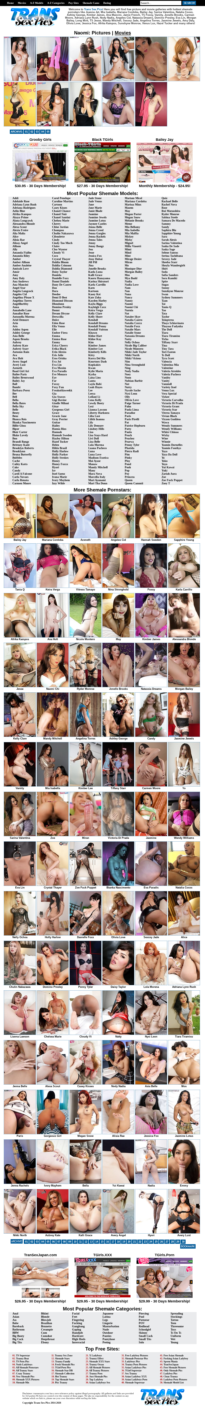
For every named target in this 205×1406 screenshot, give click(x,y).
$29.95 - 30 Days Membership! (102, 1301)
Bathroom (18, 1329)
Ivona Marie (59, 476)
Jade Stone (94, 198)
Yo (163, 457)
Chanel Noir (59, 214)
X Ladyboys (95, 1355)
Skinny (143, 1332)
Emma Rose (59, 339)
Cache (16, 460)
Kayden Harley (97, 300)
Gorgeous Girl (60, 409)
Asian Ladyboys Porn (136, 1379)
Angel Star (18, 287)
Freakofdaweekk (62, 390)
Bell (14, 396)
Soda (165, 271)
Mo (127, 265)
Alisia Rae (18, 239)
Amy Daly (18, 278)
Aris (14, 326)
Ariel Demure (20, 319)
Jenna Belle (95, 227)
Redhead (144, 1326)
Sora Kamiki (169, 278)
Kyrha (92, 374)
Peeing (106, 1342)
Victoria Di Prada (172, 403)
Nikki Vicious (133, 358)
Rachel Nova (169, 204)
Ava (14, 355)
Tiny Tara (168, 348)
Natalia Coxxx (133, 323)
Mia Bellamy (132, 227)
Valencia (167, 361)
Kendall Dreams (98, 323)
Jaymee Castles (97, 223)
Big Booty (18, 1336)
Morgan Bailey (134, 271)
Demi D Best (59, 297)
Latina (106, 1316)
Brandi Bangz (20, 441)
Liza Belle (94, 441)
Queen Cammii (134, 483)
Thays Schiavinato (173, 323)
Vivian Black (169, 416)
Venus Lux (168, 390)
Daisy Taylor (59, 271)
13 (91, 1241)
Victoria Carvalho (172, 400)
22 (140, 1241)
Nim (127, 361)
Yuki (164, 470)
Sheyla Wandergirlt (173, 265)
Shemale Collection (64, 1373)
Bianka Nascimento (24, 422)
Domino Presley (61, 307)
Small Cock (146, 1336)
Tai (163, 303)
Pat (127, 422)
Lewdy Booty (96, 403)
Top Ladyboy (96, 1379)
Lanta (91, 380)
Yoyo (164, 464)
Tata (164, 313)
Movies (22, 2)
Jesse (91, 252)
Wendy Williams (172, 428)
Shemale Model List (174, 1382)
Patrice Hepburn (135, 425)
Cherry (56, 223)
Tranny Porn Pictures (136, 1364)
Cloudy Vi (58, 252)
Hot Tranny (61, 1376)
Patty (128, 428)
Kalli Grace (95, 275)
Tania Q (166, 307)
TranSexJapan (171, 1364)
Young (174, 1342)
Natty (128, 339)
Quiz (164, 198)
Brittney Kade (21, 444)
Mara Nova (95, 473)
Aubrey (16, 342)
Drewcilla (57, 316)
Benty (15, 412)
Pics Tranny (61, 1382)
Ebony (45, 1342)
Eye (54, 377)
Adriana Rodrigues (23, 207)
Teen (173, 1323)
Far (54, 380)
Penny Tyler (132, 444)
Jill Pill (92, 262)
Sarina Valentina (172, 243)
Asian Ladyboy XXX (136, 1376)
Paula (128, 432)
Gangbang (78, 1326)
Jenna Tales (95, 239)
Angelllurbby (20, 303)
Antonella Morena (23, 316)
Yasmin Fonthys (171, 448)
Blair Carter (19, 432)
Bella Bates (19, 403)
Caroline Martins (62, 201)
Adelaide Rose (20, 201)
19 (123, 1241)
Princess (130, 476)
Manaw (92, 464)
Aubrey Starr (20, 348)
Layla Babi (94, 384)
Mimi (128, 249)
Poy (127, 473)
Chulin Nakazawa (63, 233)
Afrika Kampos (21, 214)
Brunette (46, 1326)
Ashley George (21, 332)
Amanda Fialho (21, 252)
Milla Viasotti (133, 246)
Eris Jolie (57, 355)
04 (42, 131)
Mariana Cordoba (136, 201)
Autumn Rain (20, 352)
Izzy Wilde (58, 483)
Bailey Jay (18, 380)
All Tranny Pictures (99, 1370)
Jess (90, 249)
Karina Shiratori (98, 281)
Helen (55, 444)
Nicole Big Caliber (136, 345)
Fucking (77, 1323)
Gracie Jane (59, 416)
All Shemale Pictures (99, 1367)
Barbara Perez (21, 390)
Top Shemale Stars (64, 1379)
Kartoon (93, 291)
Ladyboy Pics (170, 1373)
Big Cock (17, 1339)
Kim (91, 342)
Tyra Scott (168, 358)
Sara (164, 236)
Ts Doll (166, 355)
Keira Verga (95, 310)
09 (69, 1241)
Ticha (165, 339)
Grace (55, 412)
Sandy (165, 227)
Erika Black (59, 348)
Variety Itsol (169, 387)
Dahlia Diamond (62, 268)
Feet (74, 1316)
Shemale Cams (91, 2)
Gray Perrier (60, 419)
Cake (15, 467)
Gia (54, 393)
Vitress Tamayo (171, 412)
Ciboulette (58, 236)
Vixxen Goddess (171, 419)
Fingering (78, 1319)
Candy (16, 470)
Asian (15, 1316)
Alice (15, 236)
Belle (15, 409)
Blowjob (46, 1319)
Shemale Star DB (64, 1370)
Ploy (127, 460)
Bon (14, 438)
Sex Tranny (131, 1373)
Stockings (176, 1316)
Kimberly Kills (97, 352)
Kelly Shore (95, 316)
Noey (128, 374)
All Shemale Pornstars (27, 1367)
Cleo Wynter (59, 249)
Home (10, 2)
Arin (15, 323)
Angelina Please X (23, 297)
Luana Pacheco (97, 448)
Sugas (165, 284)
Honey (56, 460)
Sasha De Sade (170, 246)
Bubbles (17, 457)
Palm (128, 406)
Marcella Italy (96, 476)
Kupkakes (94, 364)
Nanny (129, 300)
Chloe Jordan (60, 227)
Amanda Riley (21, 255)
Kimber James (97, 345)
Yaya (164, 451)
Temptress (168, 319)
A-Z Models (36, 2)
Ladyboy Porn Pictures (175, 1379)
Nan (127, 291)
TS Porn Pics (22, 1361)
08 (64, 1241)
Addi (15, 198)
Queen (129, 480)
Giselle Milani (60, 403)
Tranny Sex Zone (63, 1355)
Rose (164, 207)
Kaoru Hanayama (99, 278)
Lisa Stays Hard (98, 435)
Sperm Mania (171, 1361)
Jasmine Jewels (97, 217)
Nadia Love (132, 284)
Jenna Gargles (97, 233)
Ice (53, 470)
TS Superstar (23, 1355)
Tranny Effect (96, 1358)
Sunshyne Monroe (172, 291)
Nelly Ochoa (132, 342)
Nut (127, 384)
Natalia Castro (133, 319)
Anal (15, 1313)
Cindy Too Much (62, 243)
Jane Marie (95, 207)
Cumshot (46, 1336)
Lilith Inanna (96, 419)
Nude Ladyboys (24, 1364)
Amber (16, 259)
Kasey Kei (94, 294)
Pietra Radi (132, 451)
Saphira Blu (169, 230)
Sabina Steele (170, 217)
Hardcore (77, 1336)
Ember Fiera (59, 332)
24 (150, 1241)
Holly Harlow (60, 451)
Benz (15, 416)
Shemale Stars (62, 1358)
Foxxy (55, 384)
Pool (141, 1316)
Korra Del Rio (97, 358)
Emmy (56, 342)
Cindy (55, 239)
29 (177, 1241)
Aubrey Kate (20, 345)
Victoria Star (169, 409)
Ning (128, 368)
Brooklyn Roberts (23, 448)
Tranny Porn (95, 1373)
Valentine (167, 368)
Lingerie (107, 1323)
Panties (106, 1336)
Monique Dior (133, 268)
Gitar (55, 406)
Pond (128, 464)
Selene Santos (170, 252)
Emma (56, 335)
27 (167, 1241)
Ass (14, 1319)
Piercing (144, 1313)
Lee (90, 390)
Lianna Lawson (97, 409)
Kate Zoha (94, 297)
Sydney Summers (172, 297)
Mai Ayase (94, 460)
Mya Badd (131, 278)
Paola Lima (132, 409)
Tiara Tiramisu (171, 335)
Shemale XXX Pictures (27, 1379)
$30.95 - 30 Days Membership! (40, 186)
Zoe (164, 476)
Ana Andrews (20, 281)
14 (96, 1241)
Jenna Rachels (97, 236)
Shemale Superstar (135, 1382)
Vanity (166, 380)
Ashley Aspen (20, 329)
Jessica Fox (95, 255)
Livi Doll (93, 438)
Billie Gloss (19, 425)
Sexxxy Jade (169, 259)
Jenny (91, 243)
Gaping (76, 1329)
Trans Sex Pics (42, 1402)
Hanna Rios (59, 428)
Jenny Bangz (96, 246)
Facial (75, 1313)
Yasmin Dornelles (172, 444)
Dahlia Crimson (61, 265)
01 (26, 131)
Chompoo (58, 230)
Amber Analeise (21, 265)
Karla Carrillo (97, 284)
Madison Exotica (98, 457)
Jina (90, 265)
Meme (128, 223)
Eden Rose (58, 323)
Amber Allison (21, 262)
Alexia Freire (20, 230)
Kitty (91, 355)
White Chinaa (170, 432)
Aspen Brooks (20, 339)
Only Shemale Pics (173, 1370)
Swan (165, 294)
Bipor (15, 428)
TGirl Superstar (133, 1370)
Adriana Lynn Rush (24, 204)
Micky (128, 239)
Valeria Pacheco (171, 374)
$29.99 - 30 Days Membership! (164, 1301)
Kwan (91, 368)
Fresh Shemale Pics (65, 1364)
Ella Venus (58, 326)
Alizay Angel (20, 243)
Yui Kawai (168, 467)
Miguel (129, 243)
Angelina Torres (22, 300)
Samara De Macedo (173, 220)
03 (37, 131)
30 (183, 1241)
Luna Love (94, 454)
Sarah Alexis (169, 239)
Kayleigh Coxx (97, 307)
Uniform (176, 1336)
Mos (127, 275)
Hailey (56, 425)
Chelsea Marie (60, 220)
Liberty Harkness (98, 412)
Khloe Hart (95, 335)
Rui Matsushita (171, 211)
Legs (105, 1319)
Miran (128, 262)
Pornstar (144, 1319)
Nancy (128, 297)
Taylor (165, 316)
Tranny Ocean (96, 1364)
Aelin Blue (18, 211)
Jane (91, 204)
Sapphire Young (171, 233)
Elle (54, 329)
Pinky (128, 457)
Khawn (92, 332)
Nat (127, 313)
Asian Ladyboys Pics (135, 1367)
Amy (15, 275)
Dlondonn (58, 303)
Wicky (165, 435)
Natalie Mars (132, 329)
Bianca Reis (19, 419)
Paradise (130, 412)
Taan (165, 300)
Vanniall (167, 384)
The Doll (167, 329)
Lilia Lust (94, 416)
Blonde (45, 1316)
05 (48, 131)
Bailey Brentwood (23, 377)
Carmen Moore (21, 483)
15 (102, 1241)
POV (142, 1323)
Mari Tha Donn (97, 483)
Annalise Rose (20, 313)
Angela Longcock (22, 291)
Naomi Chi (131, 307)
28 (172, 1241)
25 (156, 1241)
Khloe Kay (94, 339)
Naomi (129, 303)
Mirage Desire (133, 259)
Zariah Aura (169, 473)
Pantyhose (108, 1339)
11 (80, 1241)
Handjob (77, 1332)
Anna (15, 307)
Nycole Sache (133, 390)
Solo (141, 1342)
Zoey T (166, 483)
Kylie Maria (95, 371)
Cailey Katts (19, 464)
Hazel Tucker (60, 441)
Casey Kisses (59, 207)
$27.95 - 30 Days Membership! (102, 186)
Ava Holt (17, 358)
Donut (56, 310)
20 (129, 1241)
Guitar (56, 422)
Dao (54, 287)
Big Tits (17, 1342)
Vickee (165, 396)
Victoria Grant (170, 406)
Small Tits (145, 1339)
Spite (165, 281)
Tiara (165, 332)
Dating (107, 2)
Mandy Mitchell (98, 467)
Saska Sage (168, 249)
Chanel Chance (61, 211)
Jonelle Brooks (97, 268)
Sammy (166, 223)
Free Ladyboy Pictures (136, 1355)
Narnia (129, 310)
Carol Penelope (61, 198)
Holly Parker (60, 454)
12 (85, 1241)
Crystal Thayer (61, 259)
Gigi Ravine (59, 400)
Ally (14, 249)
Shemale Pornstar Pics (136, 1358)
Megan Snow (132, 217)
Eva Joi (56, 361)
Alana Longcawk (22, 220)
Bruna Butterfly (22, 454)
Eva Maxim (59, 368)
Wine (165, 438)
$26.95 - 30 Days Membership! (40, 1301)
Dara (55, 291)
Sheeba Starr (169, 262)
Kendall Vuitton (98, 329)
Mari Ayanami (97, 480)
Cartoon (57, 204)
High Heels (78, 1339)
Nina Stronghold (135, 364)
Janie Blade (95, 211)
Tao (164, 310)
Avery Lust (19, 364)
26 (161, 1241)
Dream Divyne (60, 313)
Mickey (129, 236)
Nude (105, 1329)
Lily (90, 422)
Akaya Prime (20, 217)
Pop (127, 470)
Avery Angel (19, 361)
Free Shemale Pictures (175, 1367)
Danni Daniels (60, 281)
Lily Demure (96, 425)
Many (91, 470)
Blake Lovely (20, 435)
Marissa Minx (133, 204)
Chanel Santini (61, 217)
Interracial (78, 1342)
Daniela (56, 275)
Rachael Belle (170, 201)
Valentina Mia (170, 364)
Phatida (129, 448)
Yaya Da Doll (169, 454)
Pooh (128, 467)
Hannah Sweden (62, 435)
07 (58, 1241)
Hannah (57, 432)
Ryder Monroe (170, 214)
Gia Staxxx (58, 396)
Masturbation (110, 1326)
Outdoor (107, 1332)
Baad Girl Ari (20, 371)
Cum (44, 1332)
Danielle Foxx (60, 278)
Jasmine (93, 214)
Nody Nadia (132, 371)
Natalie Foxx (132, 326)
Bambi (16, 387)
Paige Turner (133, 403)
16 (107, 1241)
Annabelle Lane (21, 310)
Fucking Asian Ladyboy (176, 1358)
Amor (15, 271)
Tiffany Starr (170, 342)
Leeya (91, 393)
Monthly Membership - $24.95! (164, 186)
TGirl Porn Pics (63, 1367)
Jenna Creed (96, 230)
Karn (91, 287)
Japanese (107, 1313)
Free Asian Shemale (174, 1355)
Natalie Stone (133, 332)
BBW (15, 1332)
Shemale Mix (22, 1382)
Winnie (166, 441)
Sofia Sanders (170, 275)
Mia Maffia (132, 233)
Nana (128, 294)
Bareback (18, 1326)
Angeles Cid (19, 294)
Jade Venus (95, 201)
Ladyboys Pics (132, 1361)
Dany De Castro (61, 284)
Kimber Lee (95, 348)
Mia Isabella (132, 230)
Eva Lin (57, 364)
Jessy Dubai (95, 259)
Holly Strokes (60, 457)
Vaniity (166, 377)
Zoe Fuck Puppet (172, 480)
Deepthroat (48, 1339)
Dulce (55, 319)
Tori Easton (169, 352)
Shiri (165, 268)
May (127, 211)
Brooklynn (18, 451)
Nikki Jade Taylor (136, 352)
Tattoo (174, 1319)
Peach (128, 435)
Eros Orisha (59, 358)
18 (118, 1241)
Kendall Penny (97, 326)
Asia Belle (18, 335)
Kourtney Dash (97, 361)
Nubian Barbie (134, 380)
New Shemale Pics (25, 1376)
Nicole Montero (134, 348)
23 (145, 1241)
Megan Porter (133, 214)
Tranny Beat (22, 1358)
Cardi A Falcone (22, 473)
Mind (128, 252)
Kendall (93, 319)
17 (113, 1241)
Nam (128, 287)
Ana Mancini (20, 284)
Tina (164, 345)
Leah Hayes (95, 387)
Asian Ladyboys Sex (99, 1382)
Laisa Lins (94, 377)
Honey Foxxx (60, 464)
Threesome (177, 1326)
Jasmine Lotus (97, 220)
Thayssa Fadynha (172, 326)
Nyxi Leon (131, 393)
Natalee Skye (132, 316)
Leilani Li (94, 396)
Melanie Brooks (134, 220)
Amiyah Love (20, 268)
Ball (14, 384)
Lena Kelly (94, 400)
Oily (127, 396)
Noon (128, 377)
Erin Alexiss (59, 352)
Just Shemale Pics (98, 1376)
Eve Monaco (59, 374)
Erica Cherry (60, 345)
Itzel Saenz (58, 473)
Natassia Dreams (135, 335)
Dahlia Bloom (60, 262)
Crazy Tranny (23, 1373)
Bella (15, 400)
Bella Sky (18, 406)
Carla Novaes (20, 476)
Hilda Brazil (59, 448)
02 (31, 131)
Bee (14, 393)
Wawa (165, 422)
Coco (55, 255)
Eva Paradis (59, 371)
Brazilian (46, 1323)
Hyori (55, 467)
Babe (15, 1323)
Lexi (90, 406)
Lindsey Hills (96, 428)
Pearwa (129, 441)
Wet (173, 1339)
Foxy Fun (58, 387)
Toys (173, 1329)
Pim (127, 454)
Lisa (90, 432)
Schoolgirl (145, 1329)
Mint (128, 255)
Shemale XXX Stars (99, 1361)
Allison (16, 246)
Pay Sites (73, 2)
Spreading (177, 1313)
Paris (128, 416)
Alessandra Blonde (23, 223)
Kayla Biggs (95, 303)
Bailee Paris (19, 374)
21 (134, 1241)
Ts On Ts (176, 1332)
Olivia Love (132, 400)
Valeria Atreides (171, 371)
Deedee (56, 294)
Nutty (128, 387)
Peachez (129, 438)
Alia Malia (18, 233)
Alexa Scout (19, 227)
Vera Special (169, 393)
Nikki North (132, 355)
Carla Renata (20, 480)
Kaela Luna (95, 271)
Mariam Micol (133, 198)
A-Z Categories (55, 2)
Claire (55, 246)
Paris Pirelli (132, 419)
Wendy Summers (172, 425)
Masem (129, 207)
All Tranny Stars (24, 1370)
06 (53, 1241)
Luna (91, 451)
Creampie (47, 1329)
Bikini (44, 1313)
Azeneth (17, 368)
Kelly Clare (95, 313)
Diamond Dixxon (62, 300)
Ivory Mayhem (61, 480)
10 (75, 1241)
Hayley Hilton (60, 438)
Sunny (165, 287)
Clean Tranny (171, 1376)
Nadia (128, 281)
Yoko (165, 460)
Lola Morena (96, 444)
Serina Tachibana (172, 255)
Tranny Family (62, 1361)
